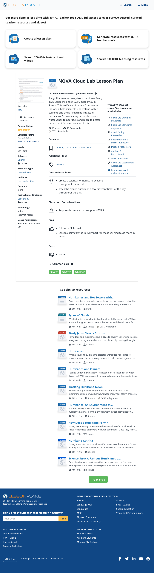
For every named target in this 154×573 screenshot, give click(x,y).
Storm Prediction (119, 158)
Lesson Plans (24, 172)
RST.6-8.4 (54, 271)
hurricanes (85, 147)
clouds (59, 147)
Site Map (25, 558)
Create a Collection (12, 546)
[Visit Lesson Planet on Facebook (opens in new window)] (120, 559)
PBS (20, 109)
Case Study (23, 198)
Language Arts (84, 504)
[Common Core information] (72, 264)
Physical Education (86, 517)
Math (79, 513)
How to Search (10, 542)
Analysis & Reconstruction (118, 152)
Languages (82, 508)
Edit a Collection (85, 533)
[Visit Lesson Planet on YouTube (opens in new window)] (141, 559)
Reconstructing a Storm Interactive (120, 141)
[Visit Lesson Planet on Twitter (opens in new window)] (127, 559)
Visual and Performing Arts (129, 513)
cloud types (71, 147)
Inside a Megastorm (121, 146)
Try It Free (98, 479)
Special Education (125, 508)
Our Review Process (13, 533)
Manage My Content (87, 542)
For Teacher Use (26, 181)
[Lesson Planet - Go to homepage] (23, 5)
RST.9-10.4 (66, 271)
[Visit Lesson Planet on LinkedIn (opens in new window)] (134, 559)
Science (21, 159)
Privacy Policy (40, 558)
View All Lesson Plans (88, 521)
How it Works (9, 537)
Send (63, 518)
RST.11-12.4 (80, 271)
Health (80, 500)
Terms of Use (56, 558)
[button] (143, 5)
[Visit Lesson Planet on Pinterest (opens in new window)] (148, 559)
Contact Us (10, 558)
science (60, 164)
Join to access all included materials (120, 171)
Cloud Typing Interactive (118, 134)
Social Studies (123, 504)
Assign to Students (86, 537)
